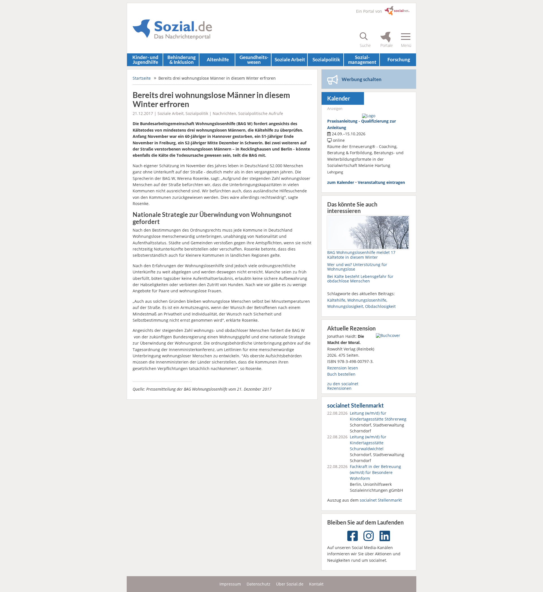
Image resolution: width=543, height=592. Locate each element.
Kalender (338, 98)
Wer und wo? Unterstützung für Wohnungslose (357, 267)
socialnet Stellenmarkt (355, 405)
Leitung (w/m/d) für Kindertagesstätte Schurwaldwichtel (368, 442)
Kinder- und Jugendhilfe (145, 59)
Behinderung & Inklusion (181, 59)
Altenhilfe (218, 59)
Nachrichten (224, 113)
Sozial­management (362, 59)
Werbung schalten (362, 79)
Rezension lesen (342, 368)
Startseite (142, 78)
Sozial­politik (326, 59)
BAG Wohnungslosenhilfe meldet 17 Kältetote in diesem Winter (361, 255)
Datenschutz (258, 584)
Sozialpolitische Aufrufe (260, 113)
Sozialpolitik (197, 113)
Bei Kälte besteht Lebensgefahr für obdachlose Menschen (360, 279)
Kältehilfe (336, 300)
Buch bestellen (341, 374)
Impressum (230, 584)
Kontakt (316, 584)
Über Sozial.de (289, 584)
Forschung (398, 59)
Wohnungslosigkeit (345, 306)
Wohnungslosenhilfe (366, 300)
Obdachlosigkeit (380, 306)
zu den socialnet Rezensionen (342, 386)
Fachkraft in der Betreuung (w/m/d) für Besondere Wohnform (375, 472)
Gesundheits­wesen (254, 59)
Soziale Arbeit (290, 59)
